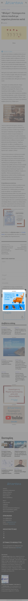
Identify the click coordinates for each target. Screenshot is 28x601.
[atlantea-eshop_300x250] (14, 309)
